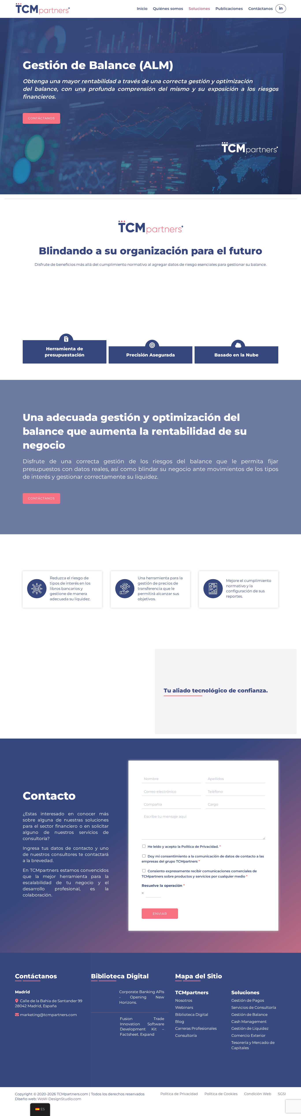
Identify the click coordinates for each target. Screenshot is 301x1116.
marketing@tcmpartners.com (48, 1015)
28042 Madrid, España (36, 1006)
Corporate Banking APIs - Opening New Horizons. (141, 997)
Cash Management (249, 1021)
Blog (179, 1021)
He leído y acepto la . (184, 846)
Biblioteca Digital (191, 1014)
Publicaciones (229, 8)
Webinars (184, 1007)
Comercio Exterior (248, 1035)
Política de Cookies (221, 1094)
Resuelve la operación (163, 885)
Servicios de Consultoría (253, 1007)
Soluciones (199, 8)
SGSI (282, 1094)
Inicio (142, 8)
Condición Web (257, 1094)
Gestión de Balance (249, 1014)
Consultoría (186, 1035)
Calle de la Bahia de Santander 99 (51, 1001)
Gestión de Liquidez (250, 1028)
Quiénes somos (168, 8)
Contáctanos (260, 8)
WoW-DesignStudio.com (59, 1099)
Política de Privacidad (199, 846)
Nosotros (183, 1000)
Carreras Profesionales (196, 1028)
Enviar (160, 914)
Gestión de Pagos (247, 1000)
